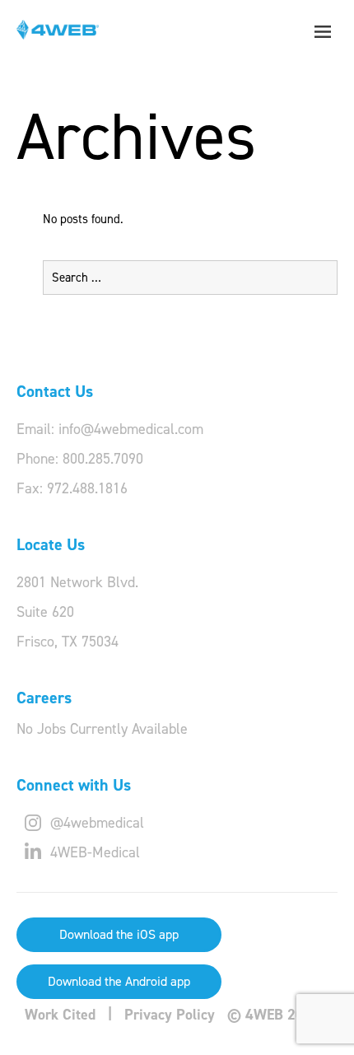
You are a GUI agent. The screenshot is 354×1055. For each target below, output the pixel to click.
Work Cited (60, 1015)
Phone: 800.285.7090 (79, 459)
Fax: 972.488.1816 (72, 488)
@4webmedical (95, 823)
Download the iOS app (119, 934)
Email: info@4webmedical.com (109, 429)
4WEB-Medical (93, 852)
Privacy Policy (169, 1015)
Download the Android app (119, 981)
